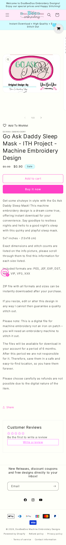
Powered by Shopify (14, 533)
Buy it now (33, 189)
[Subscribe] (54, 486)
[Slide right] (41, 118)
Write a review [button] (33, 442)
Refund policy (36, 533)
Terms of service (22, 539)
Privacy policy (55, 533)
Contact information (45, 539)
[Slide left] (25, 118)
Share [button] (10, 407)
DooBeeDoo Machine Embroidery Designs (37, 529)
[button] (7, 15)
